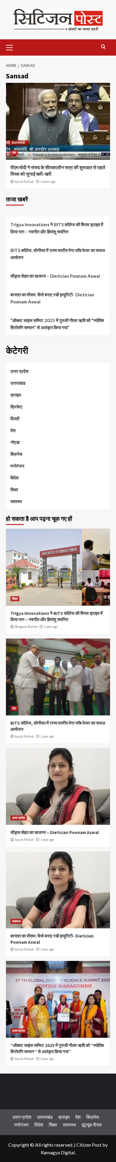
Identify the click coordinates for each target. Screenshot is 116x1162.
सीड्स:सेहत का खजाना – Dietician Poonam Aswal (55, 276)
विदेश (14, 477)
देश (14, 153)
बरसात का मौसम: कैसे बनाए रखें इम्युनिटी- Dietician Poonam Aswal (52, 298)
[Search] (103, 47)
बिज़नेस (16, 454)
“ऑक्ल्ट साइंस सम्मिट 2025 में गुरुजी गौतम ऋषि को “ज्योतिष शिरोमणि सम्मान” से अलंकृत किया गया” (57, 324)
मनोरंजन (17, 465)
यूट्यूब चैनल (91, 1124)
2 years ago (47, 182)
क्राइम (15, 394)
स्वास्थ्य (16, 501)
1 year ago (50, 627)
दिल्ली (14, 418)
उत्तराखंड (17, 383)
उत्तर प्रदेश (19, 371)
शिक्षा (14, 489)
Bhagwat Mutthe (26, 627)
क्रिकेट (16, 406)
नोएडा (15, 442)
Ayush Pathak (24, 182)
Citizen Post (88, 1145)
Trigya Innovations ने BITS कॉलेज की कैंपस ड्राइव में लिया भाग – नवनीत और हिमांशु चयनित (56, 228)
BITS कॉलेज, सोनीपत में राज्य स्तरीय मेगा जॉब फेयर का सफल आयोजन (57, 254)
